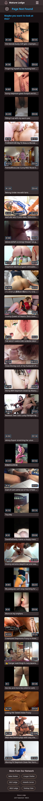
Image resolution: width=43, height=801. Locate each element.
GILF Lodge (13, 782)
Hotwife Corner (28, 782)
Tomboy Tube (28, 788)
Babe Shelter (13, 776)
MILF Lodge (14, 788)
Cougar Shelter (29, 776)
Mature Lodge (17, 2)
